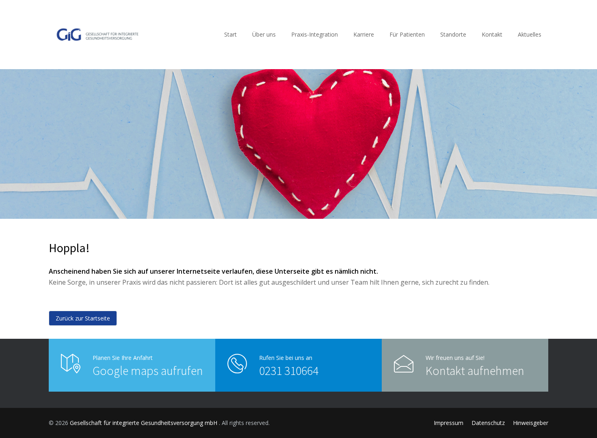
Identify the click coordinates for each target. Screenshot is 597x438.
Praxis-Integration (314, 34)
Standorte (453, 34)
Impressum (448, 423)
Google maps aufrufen (148, 370)
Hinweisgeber (530, 423)
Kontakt (492, 34)
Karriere (363, 34)
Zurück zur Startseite (83, 318)
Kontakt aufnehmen (475, 370)
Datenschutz (488, 423)
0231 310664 (288, 370)
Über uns (264, 34)
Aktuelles (529, 34)
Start (230, 34)
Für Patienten (407, 34)
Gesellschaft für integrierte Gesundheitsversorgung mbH (144, 423)
